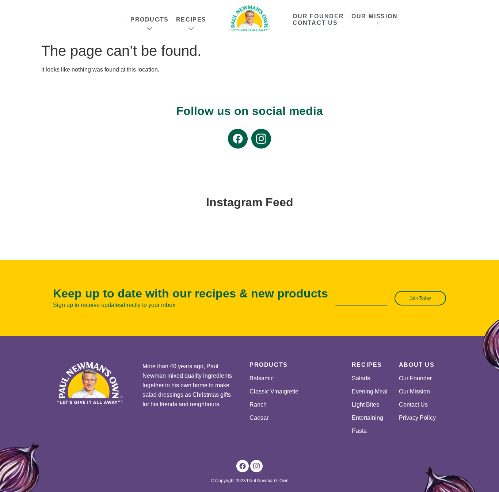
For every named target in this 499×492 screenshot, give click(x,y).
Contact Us (315, 23)
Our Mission (374, 16)
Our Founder (318, 16)
